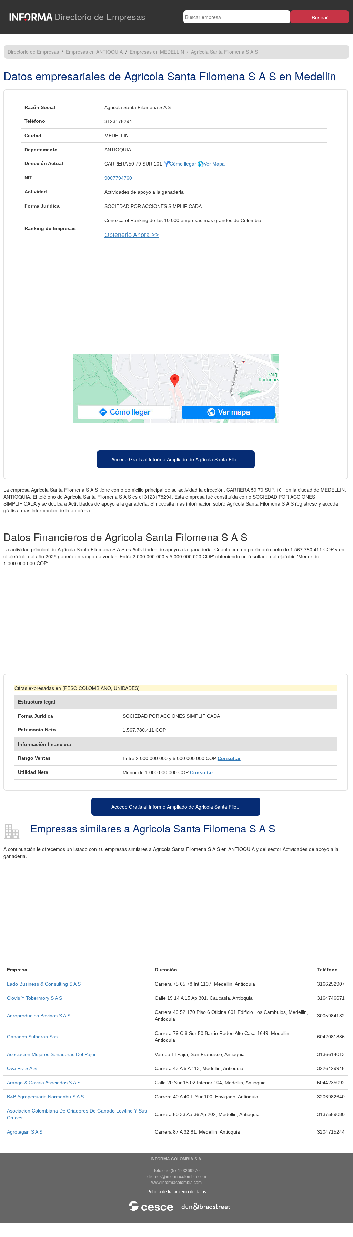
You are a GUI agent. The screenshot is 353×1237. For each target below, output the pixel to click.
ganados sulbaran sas (32, 1036)
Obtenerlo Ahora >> (131, 234)
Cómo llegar (184, 164)
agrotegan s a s (24, 1132)
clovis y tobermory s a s (34, 998)
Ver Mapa (214, 164)
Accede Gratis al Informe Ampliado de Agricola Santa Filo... (176, 459)
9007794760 (118, 178)
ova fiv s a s (22, 1068)
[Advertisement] (175, 295)
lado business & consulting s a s (44, 984)
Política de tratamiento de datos (176, 1191)
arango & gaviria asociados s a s (43, 1082)
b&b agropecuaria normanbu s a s (45, 1096)
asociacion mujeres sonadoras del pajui (51, 1054)
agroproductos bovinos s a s (38, 1015)
